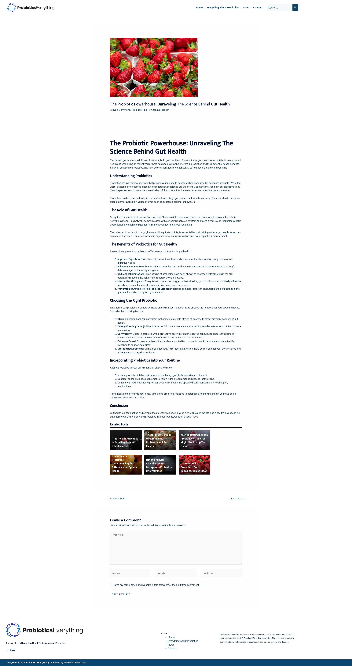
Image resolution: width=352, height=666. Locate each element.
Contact (257, 7)
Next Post (238, 498)
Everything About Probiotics (223, 7)
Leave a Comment (120, 109)
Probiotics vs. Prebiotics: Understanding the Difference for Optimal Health (125, 463)
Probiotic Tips (139, 109)
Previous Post (115, 498)
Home (199, 7)
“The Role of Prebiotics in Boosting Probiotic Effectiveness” (125, 442)
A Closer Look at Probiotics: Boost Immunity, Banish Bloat (194, 467)
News (246, 7)
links (12, 650)
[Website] (222, 573)
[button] (48, 650)
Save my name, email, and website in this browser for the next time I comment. (157, 584)
